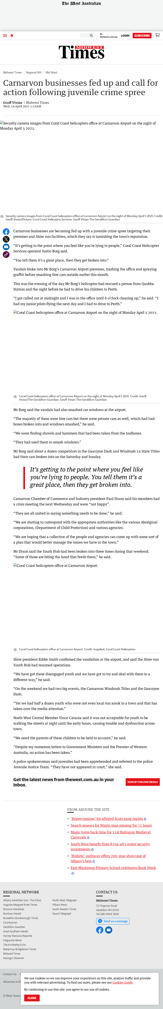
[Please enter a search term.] (91, 35)
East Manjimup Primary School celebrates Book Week (113, 868)
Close (32, 998)
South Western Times (64, 909)
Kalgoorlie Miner (12, 940)
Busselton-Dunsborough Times (20, 918)
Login (125, 35)
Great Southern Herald (15, 931)
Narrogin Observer (13, 958)
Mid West (51, 72)
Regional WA (33, 72)
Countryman (10, 922)
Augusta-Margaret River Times (20, 904)
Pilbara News (59, 904)
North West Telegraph (64, 900)
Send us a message (116, 921)
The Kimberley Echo (14, 944)
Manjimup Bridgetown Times (19, 949)
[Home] (12, 35)
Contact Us (10, 974)
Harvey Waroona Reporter (17, 935)
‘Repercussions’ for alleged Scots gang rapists (107, 819)
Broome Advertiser (13, 909)
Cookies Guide (122, 982)
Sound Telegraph (61, 913)
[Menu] (5, 35)
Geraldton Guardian (14, 927)
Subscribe (142, 35)
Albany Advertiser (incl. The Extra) (22, 900)
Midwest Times (12, 72)
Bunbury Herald (12, 913)
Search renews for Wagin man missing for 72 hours (111, 825)
